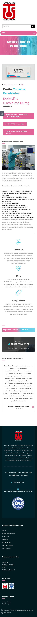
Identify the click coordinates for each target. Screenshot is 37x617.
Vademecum (6, 542)
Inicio (4, 530)
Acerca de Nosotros (8, 533)
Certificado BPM (7, 545)
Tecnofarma (8, 85)
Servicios (5, 539)
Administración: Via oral (15, 124)
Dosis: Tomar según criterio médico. (16, 132)
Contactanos (6, 548)
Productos (5, 536)
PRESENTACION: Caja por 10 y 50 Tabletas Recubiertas (17, 116)
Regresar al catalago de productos (15, 330)
